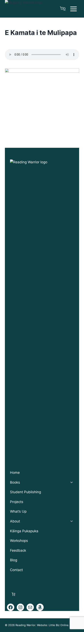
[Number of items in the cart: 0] (13, 594)
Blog (13, 560)
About (15, 521)
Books (15, 482)
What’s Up (18, 511)
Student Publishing (25, 492)
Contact (16, 570)
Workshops (19, 541)
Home (15, 473)
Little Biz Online (59, 625)
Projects (16, 502)
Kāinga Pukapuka (24, 531)
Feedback (18, 550)
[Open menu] (73, 9)
